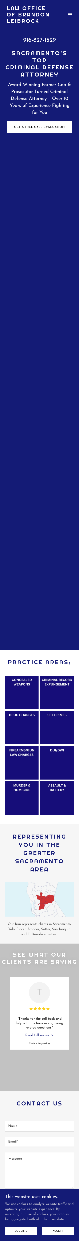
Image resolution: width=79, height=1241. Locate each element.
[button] (70, 14)
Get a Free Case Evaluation (39, 127)
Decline (21, 1231)
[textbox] (39, 1126)
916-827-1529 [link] (39, 40)
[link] (29, 22)
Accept (58, 1231)
